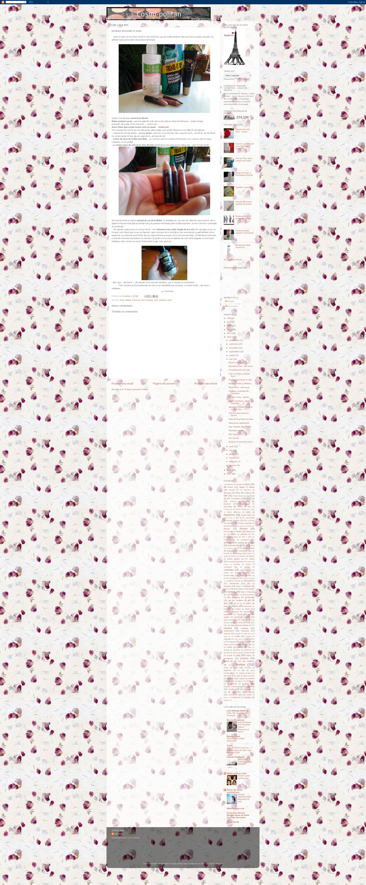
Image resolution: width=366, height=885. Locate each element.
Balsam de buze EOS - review (242, 130)
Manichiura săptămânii (239, 423)
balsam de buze (245, 551)
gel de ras (238, 603)
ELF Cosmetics (234, 499)
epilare (238, 586)
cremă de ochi (245, 576)
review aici (152, 124)
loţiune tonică (238, 623)
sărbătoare (250, 681)
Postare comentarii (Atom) (136, 389)
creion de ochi (246, 570)
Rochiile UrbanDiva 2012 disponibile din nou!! (244, 798)
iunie (231, 446)
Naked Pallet (246, 515)
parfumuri (247, 650)
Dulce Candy (233, 822)
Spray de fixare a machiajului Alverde (244, 174)
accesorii (245, 540)
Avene (239, 485)
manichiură (229, 631)
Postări (230, 301)
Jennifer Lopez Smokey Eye (244, 777)
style (232, 678)
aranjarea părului (233, 548)
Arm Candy (234, 438)
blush (249, 553)
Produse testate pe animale (242, 526)
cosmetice (229, 570)
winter (226, 697)
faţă (242, 592)
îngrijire (247, 697)
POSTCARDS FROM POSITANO (235, 740)
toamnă (251, 686)
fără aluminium (248, 595)
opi (253, 645)
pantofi (226, 650)
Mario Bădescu (233, 512)
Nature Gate (228, 518)
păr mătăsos (248, 661)
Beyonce (247, 490)
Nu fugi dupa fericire (233, 260)
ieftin (225, 612)
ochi (246, 645)
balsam (230, 551)
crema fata (229, 575)
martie (232, 458)
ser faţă (240, 670)
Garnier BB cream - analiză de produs (244, 203)
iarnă (247, 609)
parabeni (236, 650)
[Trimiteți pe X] (151, 296)
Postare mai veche (205, 383)
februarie (233, 461)
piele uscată (249, 653)
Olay (252, 521)
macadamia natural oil (241, 625)
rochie (226, 668)
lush (156, 300)
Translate (245, 79)
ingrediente (228, 614)
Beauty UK (234, 490)
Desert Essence (239, 496)
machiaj (228, 628)
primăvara (228, 658)
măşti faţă (237, 639)
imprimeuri (247, 612)
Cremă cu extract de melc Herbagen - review (244, 146)
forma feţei (235, 595)
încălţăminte (236, 697)
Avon (122, 300)
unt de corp (230, 692)
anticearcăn (233, 545)
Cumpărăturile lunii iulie (239, 370)
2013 (229, 337)
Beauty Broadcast (235, 720)
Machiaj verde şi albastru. (240, 383)
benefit (226, 553)
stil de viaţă (235, 676)
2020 (229, 318)
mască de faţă (241, 634)
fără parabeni (233, 597)
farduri (251, 589)
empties (149, 300)
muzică (248, 636)
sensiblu (247, 668)
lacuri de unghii (241, 617)
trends (231, 689)
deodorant (234, 583)
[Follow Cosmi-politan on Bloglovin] (234, 64)
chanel (248, 564)
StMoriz (233, 534)
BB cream (228, 487)
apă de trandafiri (248, 545)
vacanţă (231, 695)
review (240, 664)
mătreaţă (227, 639)
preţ (238, 655)
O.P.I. (246, 521)
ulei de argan (245, 689)
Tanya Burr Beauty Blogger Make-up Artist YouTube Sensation (238, 815)
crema (226, 573)
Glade (240, 507)
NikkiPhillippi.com (235, 808)
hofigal (237, 609)
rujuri (235, 668)
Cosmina (118, 834)
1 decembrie (228, 485)
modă (237, 636)
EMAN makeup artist (236, 773)
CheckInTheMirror (235, 757)
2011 (229, 474)
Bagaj (241, 487)
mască (227, 634)
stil (225, 676)
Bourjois (227, 493)
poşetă (229, 656)
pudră (226, 661)
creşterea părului (248, 578)
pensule (227, 653)
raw (229, 665)
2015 (229, 329)
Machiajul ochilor (236, 430)
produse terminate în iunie (240, 442)
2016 (229, 326)
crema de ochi (138, 300)
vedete (249, 695)
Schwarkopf (228, 532)
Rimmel (243, 528)
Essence (233, 501)
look (228, 623)
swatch (251, 678)
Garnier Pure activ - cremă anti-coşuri (244, 159)
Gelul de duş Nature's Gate (241, 419)
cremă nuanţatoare (231, 578)
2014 (229, 333)
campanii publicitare (236, 562)
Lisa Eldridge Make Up (238, 711)
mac (225, 625)
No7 (237, 518)
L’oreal (252, 509)
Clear (238, 493)
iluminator (235, 612)
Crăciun (247, 493)
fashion (232, 591)
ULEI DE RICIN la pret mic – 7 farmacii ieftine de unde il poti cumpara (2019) (239, 750)
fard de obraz (237, 589)
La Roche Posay (239, 509)
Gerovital (228, 507)
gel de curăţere (235, 600)
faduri (226, 589)
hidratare (227, 609)
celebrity (237, 564)
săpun (240, 681)
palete (240, 647)
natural (232, 642)
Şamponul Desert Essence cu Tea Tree (241, 408)
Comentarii (232, 306)
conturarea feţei (231, 567)
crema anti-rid (242, 573)
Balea (128, 300)
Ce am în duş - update (239, 397)
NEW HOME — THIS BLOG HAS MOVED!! (245, 761)
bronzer (243, 556)
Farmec (246, 501)
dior (248, 584)
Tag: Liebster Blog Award (240, 427)
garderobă (249, 597)
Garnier (227, 504)
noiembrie (234, 344)
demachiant (249, 581)
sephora (227, 670)
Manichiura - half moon (239, 387)
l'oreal (239, 614)
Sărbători (243, 534)
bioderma (237, 553)
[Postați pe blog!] (148, 296)
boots (226, 556)
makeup (244, 628)
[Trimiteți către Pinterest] (156, 296)
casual (249, 562)
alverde (227, 542)
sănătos (231, 681)
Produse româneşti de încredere (239, 392)
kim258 (201, 864)
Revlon (227, 529)
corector (247, 567)
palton (250, 647)
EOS (247, 499)
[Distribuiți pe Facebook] (154, 296)
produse (244, 658)
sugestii (242, 679)
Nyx (237, 520)
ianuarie (233, 465)
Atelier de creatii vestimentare (235, 791)
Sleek (238, 531)
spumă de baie (245, 673)
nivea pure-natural (232, 644)
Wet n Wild (246, 537)
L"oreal (226, 509)
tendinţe (245, 684)
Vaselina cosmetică (244, 187)
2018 (229, 322)
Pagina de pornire (164, 383)
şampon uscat (165, 300)
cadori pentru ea (235, 559)
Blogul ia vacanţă (236, 362)
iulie (231, 359)
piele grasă (237, 653)
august (232, 355)
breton (233, 556)
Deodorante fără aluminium (242, 246)
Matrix (248, 512)
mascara (245, 631)
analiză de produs (246, 543)
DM (225, 495)
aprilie (232, 454)
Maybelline (229, 515)
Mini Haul (233, 434)
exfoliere (247, 586)
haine (235, 606)
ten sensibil (232, 684)
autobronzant (248, 548)
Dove (252, 496)
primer (248, 656)
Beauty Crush (233, 736)
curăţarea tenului (233, 581)
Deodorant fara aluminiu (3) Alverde (244, 232)
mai (231, 450)
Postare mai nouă (122, 383)
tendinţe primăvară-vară (233, 687)
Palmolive (230, 523)
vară (240, 695)
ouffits (229, 647)
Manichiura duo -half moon (241, 366)
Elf (253, 499)
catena (226, 564)
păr (235, 661)
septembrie (234, 352)
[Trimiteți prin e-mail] (145, 296)
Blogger (219, 864)
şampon (226, 700)
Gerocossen (245, 504)
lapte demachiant (230, 620)
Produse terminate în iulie (240, 380)
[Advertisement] (199, 843)
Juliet (229, 745)
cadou (251, 559)
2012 (229, 470)
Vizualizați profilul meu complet (125, 838)
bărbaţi (251, 556)
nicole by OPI (245, 642)
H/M (249, 507)
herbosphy (247, 606)
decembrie (234, 340)
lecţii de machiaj (247, 620)
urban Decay (248, 692)
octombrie (234, 348)
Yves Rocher (229, 540)
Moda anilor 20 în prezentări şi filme (243, 217)
